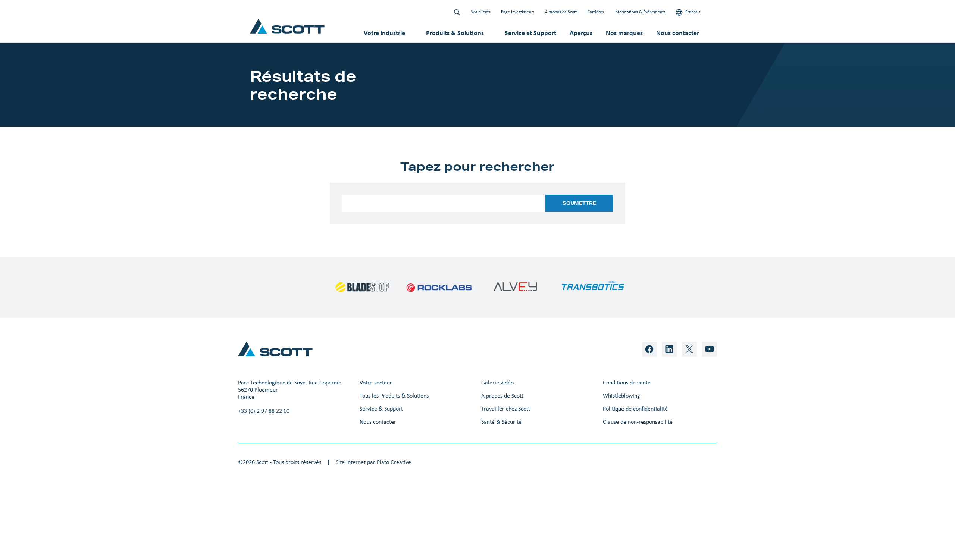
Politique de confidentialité (635, 408)
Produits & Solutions (455, 33)
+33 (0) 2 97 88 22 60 (263, 410)
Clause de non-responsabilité (638, 421)
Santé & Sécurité (501, 421)
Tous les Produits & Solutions (394, 395)
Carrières (596, 12)
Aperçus (581, 33)
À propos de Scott (561, 12)
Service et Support (530, 33)
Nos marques (624, 33)
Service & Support (381, 408)
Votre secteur (376, 382)
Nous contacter (677, 33)
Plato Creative (394, 461)
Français (692, 12)
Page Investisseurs (518, 12)
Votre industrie (384, 33)
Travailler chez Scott (505, 408)
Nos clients (480, 12)
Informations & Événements (640, 12)
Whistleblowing (621, 395)
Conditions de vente (627, 382)
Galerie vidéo (497, 382)
